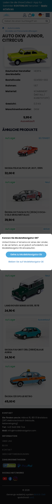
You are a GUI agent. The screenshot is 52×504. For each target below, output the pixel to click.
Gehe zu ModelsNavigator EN (26, 254)
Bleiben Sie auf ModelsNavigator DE (26, 261)
